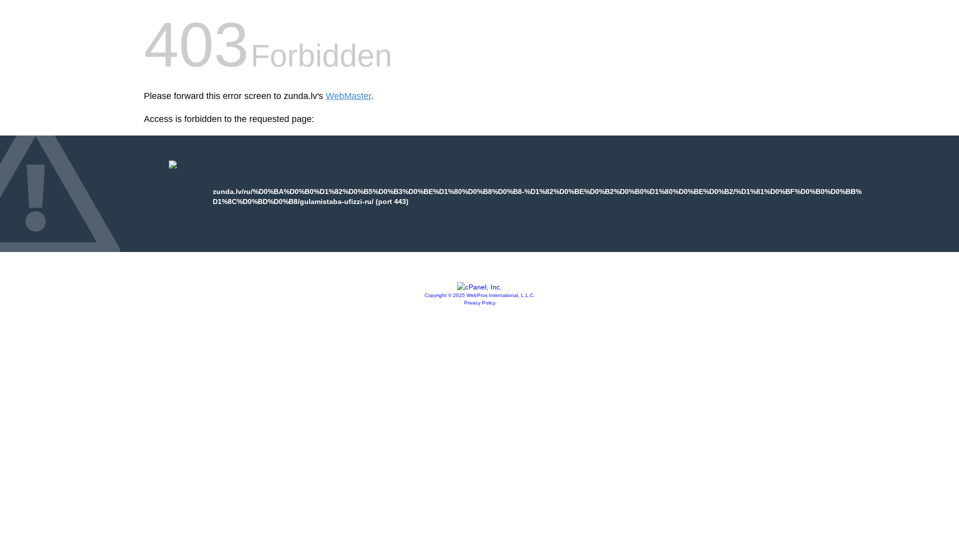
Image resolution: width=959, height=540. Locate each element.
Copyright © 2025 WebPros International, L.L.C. (480, 295)
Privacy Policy (479, 303)
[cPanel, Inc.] (479, 287)
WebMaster (348, 96)
